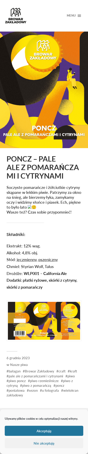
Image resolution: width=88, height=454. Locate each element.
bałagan (15, 371)
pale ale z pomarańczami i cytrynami (36, 376)
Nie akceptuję (44, 443)
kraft (73, 371)
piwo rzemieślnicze (44, 381)
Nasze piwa (19, 365)
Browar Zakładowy (39, 371)
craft (61, 371)
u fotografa (50, 390)
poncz (60, 385)
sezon (33, 390)
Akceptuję (44, 431)
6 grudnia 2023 (18, 358)
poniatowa (17, 390)
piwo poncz (17, 381)
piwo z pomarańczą (36, 385)
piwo (71, 376)
